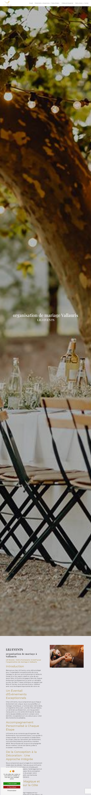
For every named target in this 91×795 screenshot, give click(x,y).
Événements (38, 3)
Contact (86, 3)
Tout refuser (12, 787)
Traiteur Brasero (55, 3)
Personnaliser (11, 790)
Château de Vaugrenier (67, 3)
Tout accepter (12, 783)
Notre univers (78, 3)
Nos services (46, 3)
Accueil (31, 3)
